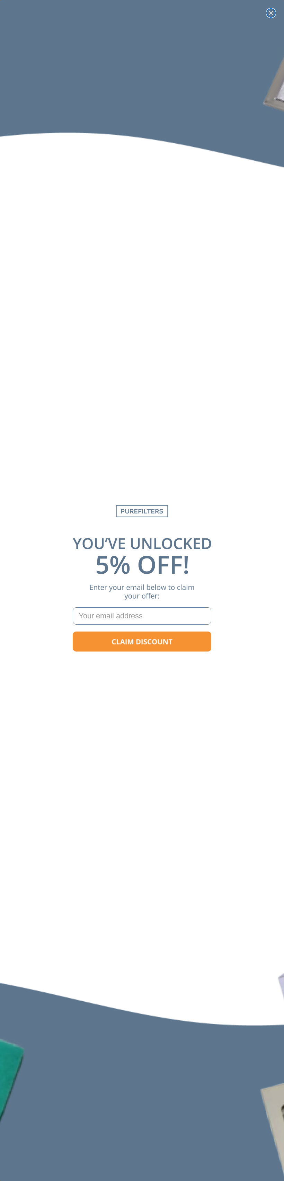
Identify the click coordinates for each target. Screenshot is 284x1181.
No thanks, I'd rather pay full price (142, 663)
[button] (142, 642)
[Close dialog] (271, 13)
